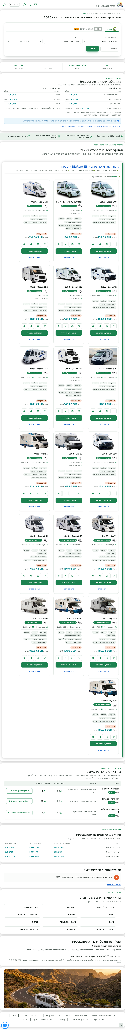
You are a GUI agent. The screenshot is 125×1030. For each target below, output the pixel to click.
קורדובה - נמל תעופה (29, 929)
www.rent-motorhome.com (103, 1015)
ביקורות (24, 1015)
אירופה (97, 13)
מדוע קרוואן (50, 1015)
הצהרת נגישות (47, 1019)
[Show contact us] (5, 1025)
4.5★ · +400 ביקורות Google (108, 136)
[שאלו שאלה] (93, 244)
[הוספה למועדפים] (113, 244)
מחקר (13, 1015)
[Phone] (30, 4)
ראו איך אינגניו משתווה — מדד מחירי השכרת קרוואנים (103, 126)
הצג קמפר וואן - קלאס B (20, 791)
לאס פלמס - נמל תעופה (27, 914)
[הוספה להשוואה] (107, 244)
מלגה (111, 922)
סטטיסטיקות (98, 1019)
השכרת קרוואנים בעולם (109, 13)
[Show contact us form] (35, 4)
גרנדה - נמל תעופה (105, 907)
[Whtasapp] (24, 4)
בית (120, 13)
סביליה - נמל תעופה (105, 929)
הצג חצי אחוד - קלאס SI (20, 801)
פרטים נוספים (103, 257)
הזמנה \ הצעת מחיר (103, 251)
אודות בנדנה (64, 1015)
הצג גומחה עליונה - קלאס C (20, 813)
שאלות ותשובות (80, 1015)
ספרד (90, 13)
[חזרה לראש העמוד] (121, 1025)
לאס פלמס (71, 914)
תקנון (35, 1019)
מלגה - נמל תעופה (68, 922)
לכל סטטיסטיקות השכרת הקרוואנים (72, 126)
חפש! (92, 48)
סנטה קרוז (71, 929)
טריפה (111, 914)
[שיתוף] (100, 244)
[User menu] (4, 4)
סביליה (35, 922)
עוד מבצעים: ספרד (114, 885)
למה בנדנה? (36, 1015)
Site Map (61, 1019)
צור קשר (24, 1019)
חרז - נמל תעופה (31, 907)
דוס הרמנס (71, 907)
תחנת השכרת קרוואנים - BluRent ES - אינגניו (90, 166)
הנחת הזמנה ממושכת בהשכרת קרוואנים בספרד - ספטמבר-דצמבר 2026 (84, 877)
